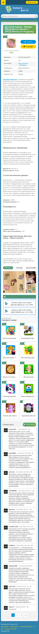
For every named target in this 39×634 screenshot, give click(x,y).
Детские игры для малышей (10, 338)
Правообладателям (26, 626)
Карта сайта (4, 626)
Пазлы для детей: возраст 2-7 (10, 396)
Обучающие (23, 65)
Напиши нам (14, 626)
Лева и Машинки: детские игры (28, 396)
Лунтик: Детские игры (10, 416)
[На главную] (19, 9)
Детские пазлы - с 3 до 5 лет (10, 358)
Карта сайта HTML (10, 629)
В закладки (29, 46)
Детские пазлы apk (10, 79)
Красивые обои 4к (28, 416)
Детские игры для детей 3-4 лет (28, 358)
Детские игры (28, 377)
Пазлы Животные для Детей (28, 338)
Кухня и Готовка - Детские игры (10, 377)
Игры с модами (22, 63)
